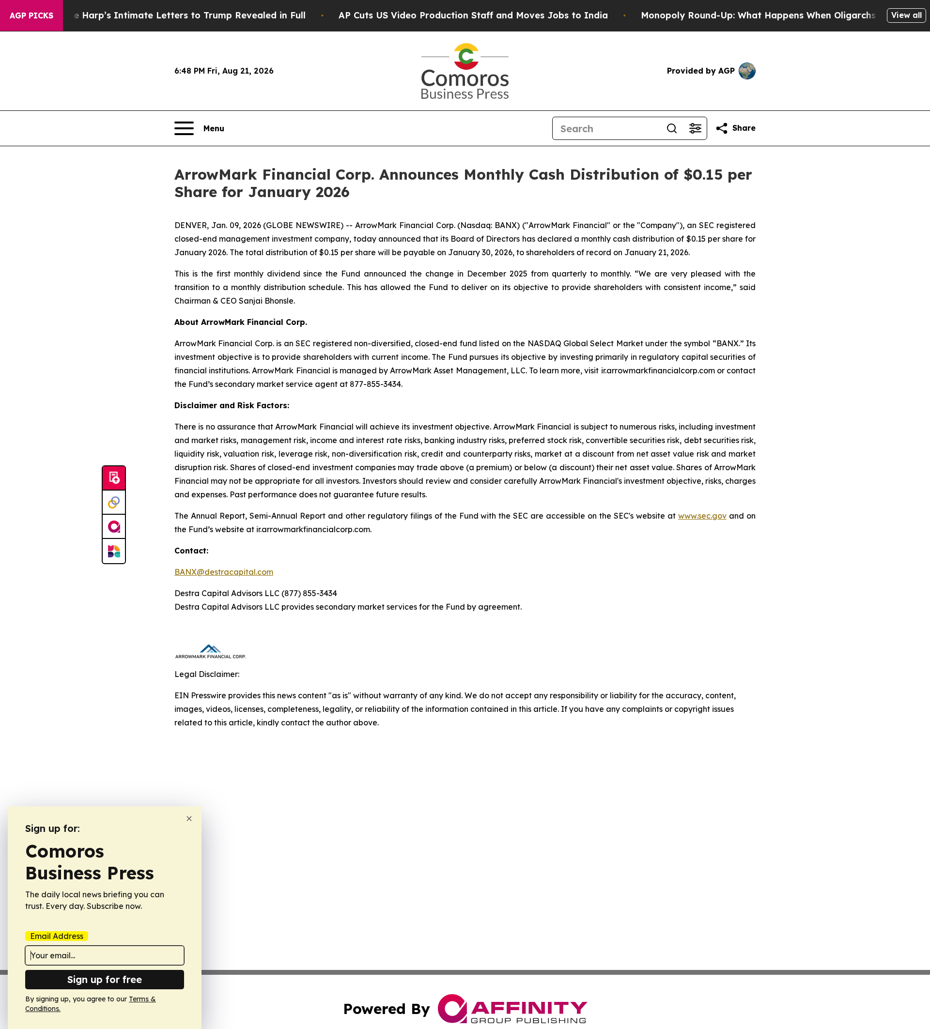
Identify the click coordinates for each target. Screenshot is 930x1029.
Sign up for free (104, 979)
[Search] (671, 128)
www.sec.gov (702, 516)
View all (906, 15)
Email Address (56, 936)
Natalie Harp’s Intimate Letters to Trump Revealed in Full (176, 15)
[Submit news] (114, 478)
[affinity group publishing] (114, 527)
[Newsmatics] (114, 551)
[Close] (189, 818)
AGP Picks (31, 15)
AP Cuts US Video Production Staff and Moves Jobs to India (473, 15)
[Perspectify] (114, 503)
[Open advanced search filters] (695, 128)
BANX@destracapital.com (223, 572)
